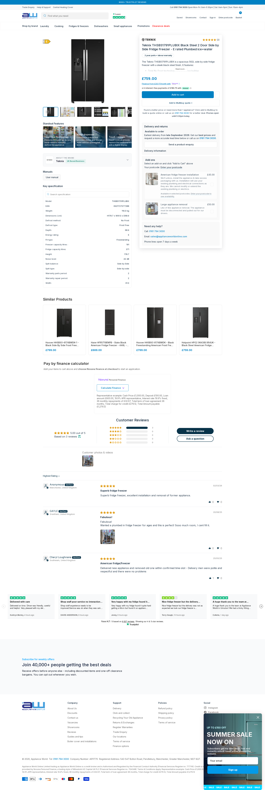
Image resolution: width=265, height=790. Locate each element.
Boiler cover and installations (81, 741)
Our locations (119, 736)
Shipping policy (166, 713)
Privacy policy (165, 717)
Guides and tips (75, 736)
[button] (50, 112)
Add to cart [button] (178, 94)
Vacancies (72, 722)
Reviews (71, 732)
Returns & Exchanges (123, 722)
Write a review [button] (195, 431)
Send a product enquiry (181, 144)
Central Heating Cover (63, 7)
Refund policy (165, 708)
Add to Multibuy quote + (180, 103)
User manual (52, 177)
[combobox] (75, 15)
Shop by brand (30, 26)
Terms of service (121, 741)
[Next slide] (128, 112)
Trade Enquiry (28, 7)
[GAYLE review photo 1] (107, 536)
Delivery (117, 708)
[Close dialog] (258, 717)
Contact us (72, 717)
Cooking (59, 26)
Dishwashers (101, 26)
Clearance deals (161, 26)
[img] (107, 486)
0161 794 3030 (182, 113)
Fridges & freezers (79, 26)
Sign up (232, 769)
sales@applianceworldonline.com (168, 236)
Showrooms (73, 727)
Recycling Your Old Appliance (128, 717)
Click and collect (121, 713)
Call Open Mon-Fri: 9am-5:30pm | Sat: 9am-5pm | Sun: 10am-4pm (206, 7)
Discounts (72, 713)
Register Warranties (123, 727)
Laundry (45, 26)
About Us (72, 708)
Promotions (144, 26)
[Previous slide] (47, 112)
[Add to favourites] (217, 94)
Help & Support (44, 7)
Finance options (121, 746)
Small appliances (123, 26)
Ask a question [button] (195, 438)
